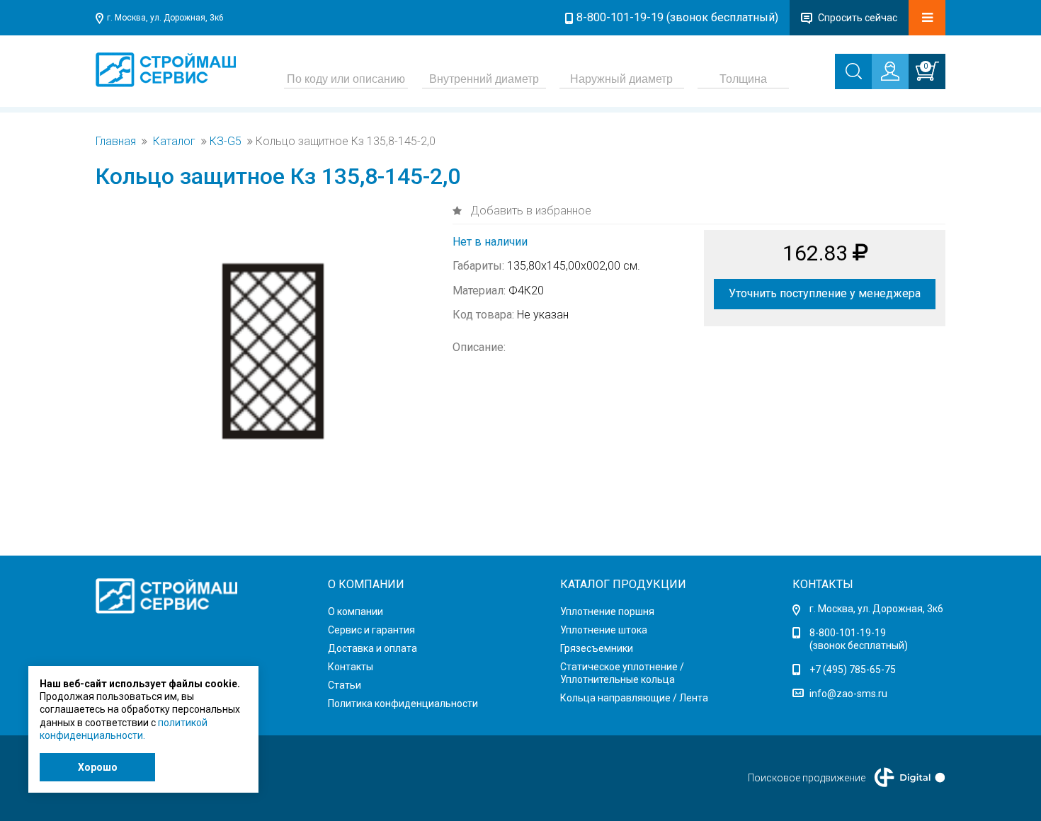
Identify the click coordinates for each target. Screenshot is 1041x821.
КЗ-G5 (225, 141)
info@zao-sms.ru (848, 693)
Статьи (344, 685)
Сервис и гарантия (371, 630)
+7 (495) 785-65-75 (852, 669)
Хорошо (98, 767)
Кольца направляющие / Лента (634, 698)
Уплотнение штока (603, 630)
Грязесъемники (596, 648)
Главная (116, 141)
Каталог (174, 141)
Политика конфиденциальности (403, 703)
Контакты (350, 666)
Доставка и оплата (372, 648)
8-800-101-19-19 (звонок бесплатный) (677, 17)
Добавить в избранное (529, 210)
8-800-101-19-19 (847, 632)
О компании (355, 611)
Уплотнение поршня (607, 611)
